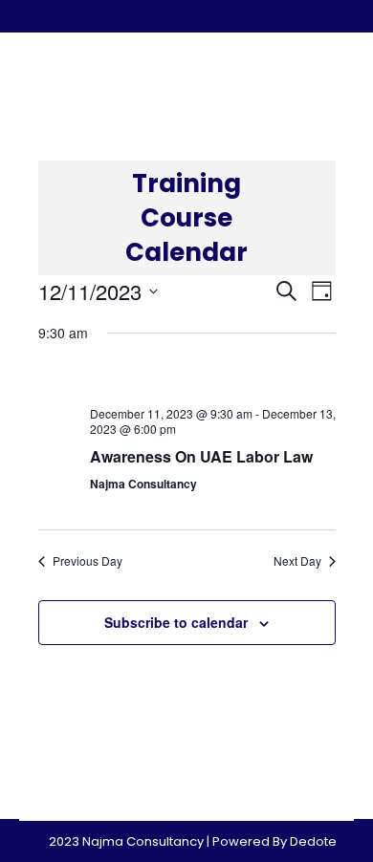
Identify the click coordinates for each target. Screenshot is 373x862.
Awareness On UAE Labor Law (201, 456)
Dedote (313, 841)
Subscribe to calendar (176, 622)
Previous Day (87, 561)
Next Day (297, 561)
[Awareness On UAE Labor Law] (213, 377)
